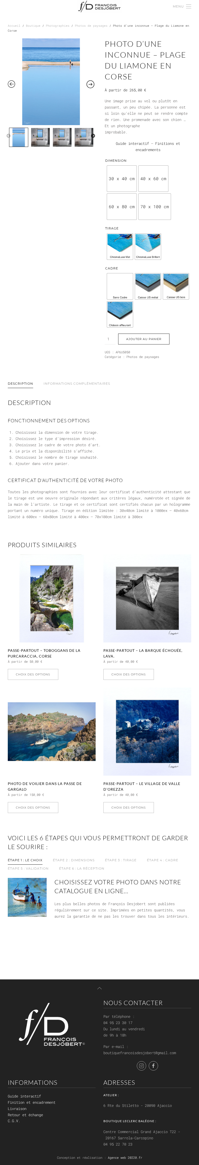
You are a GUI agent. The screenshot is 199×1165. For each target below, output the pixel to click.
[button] (182, 6)
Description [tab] (20, 383)
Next (93, 136)
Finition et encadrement (31, 1102)
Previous (8, 136)
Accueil (14, 26)
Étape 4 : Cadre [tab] (162, 860)
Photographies (57, 26)
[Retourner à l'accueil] (99, 6)
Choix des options (33, 674)
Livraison (17, 1108)
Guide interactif (132, 143)
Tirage (112, 228)
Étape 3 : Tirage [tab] (121, 860)
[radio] (122, 179)
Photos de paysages (91, 26)
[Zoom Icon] (51, 81)
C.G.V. (14, 1120)
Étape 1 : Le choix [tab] (25, 860)
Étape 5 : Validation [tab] (28, 868)
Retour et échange (25, 1114)
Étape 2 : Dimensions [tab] (74, 860)
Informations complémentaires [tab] (77, 383)
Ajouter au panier (143, 339)
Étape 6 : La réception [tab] (81, 868)
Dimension (116, 160)
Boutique (33, 26)
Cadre (111, 268)
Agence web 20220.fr (125, 1157)
